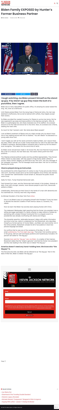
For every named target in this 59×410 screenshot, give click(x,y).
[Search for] (54, 3)
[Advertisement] (29, 31)
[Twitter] (57, 407)
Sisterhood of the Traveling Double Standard (16, 394)
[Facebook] (55, 407)
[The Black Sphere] (5, 3)
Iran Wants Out (6, 392)
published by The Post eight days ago (21, 232)
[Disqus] (29, 342)
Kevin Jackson (5, 17)
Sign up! (29, 312)
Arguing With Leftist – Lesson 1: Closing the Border (18, 402)
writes (32, 196)
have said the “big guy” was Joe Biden (23, 239)
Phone (7, 298)
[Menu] (57, 3)
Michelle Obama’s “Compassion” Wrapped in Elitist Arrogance (21, 399)
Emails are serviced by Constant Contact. (44, 307)
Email (6, 291)
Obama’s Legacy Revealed (10, 397)
